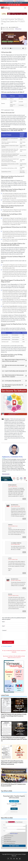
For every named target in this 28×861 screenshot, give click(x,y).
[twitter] (11, 5)
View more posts (6, 474)
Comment (4, 630)
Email (3, 626)
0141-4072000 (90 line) (9, 1)
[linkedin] (16, 5)
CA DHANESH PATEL (14, 27)
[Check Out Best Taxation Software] (14, 478)
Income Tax (10, 2)
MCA (17, 2)
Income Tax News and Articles (8, 28)
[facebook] (9, 5)
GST (7, 2)
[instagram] (14, 5)
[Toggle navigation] (25, 8)
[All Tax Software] (14, 676)
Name (3, 621)
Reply (24, 498)
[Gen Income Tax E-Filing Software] (14, 402)
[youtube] (19, 5)
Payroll (20, 2)
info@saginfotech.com (20, 1)
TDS (15, 2)
